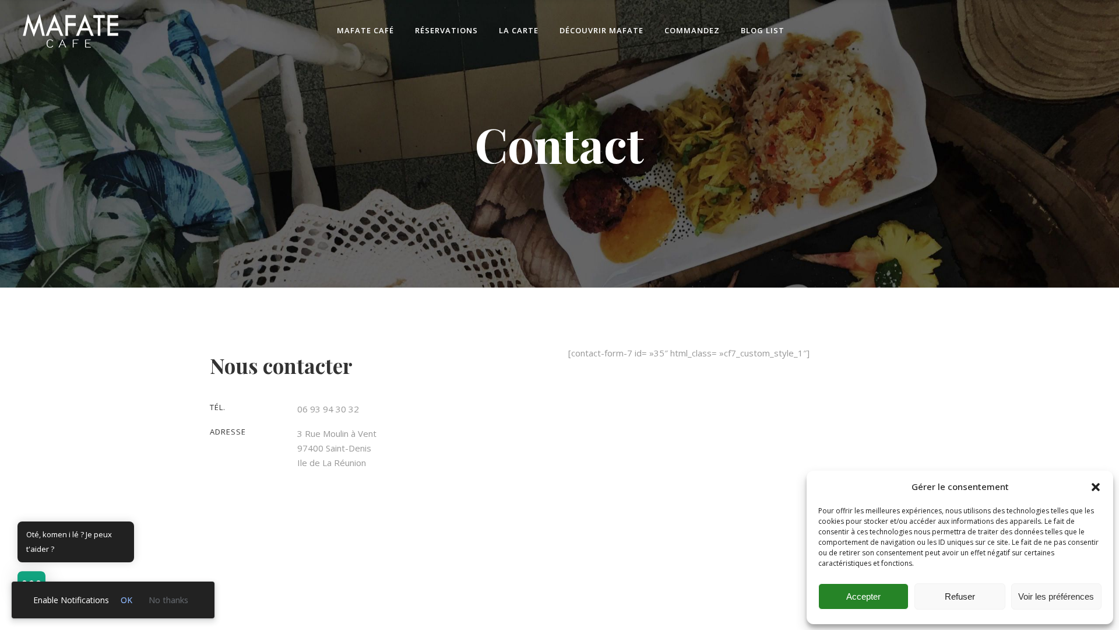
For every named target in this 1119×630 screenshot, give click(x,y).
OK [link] (126, 600)
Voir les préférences (1056, 596)
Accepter (863, 596)
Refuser (960, 596)
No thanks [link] (168, 600)
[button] (1096, 487)
